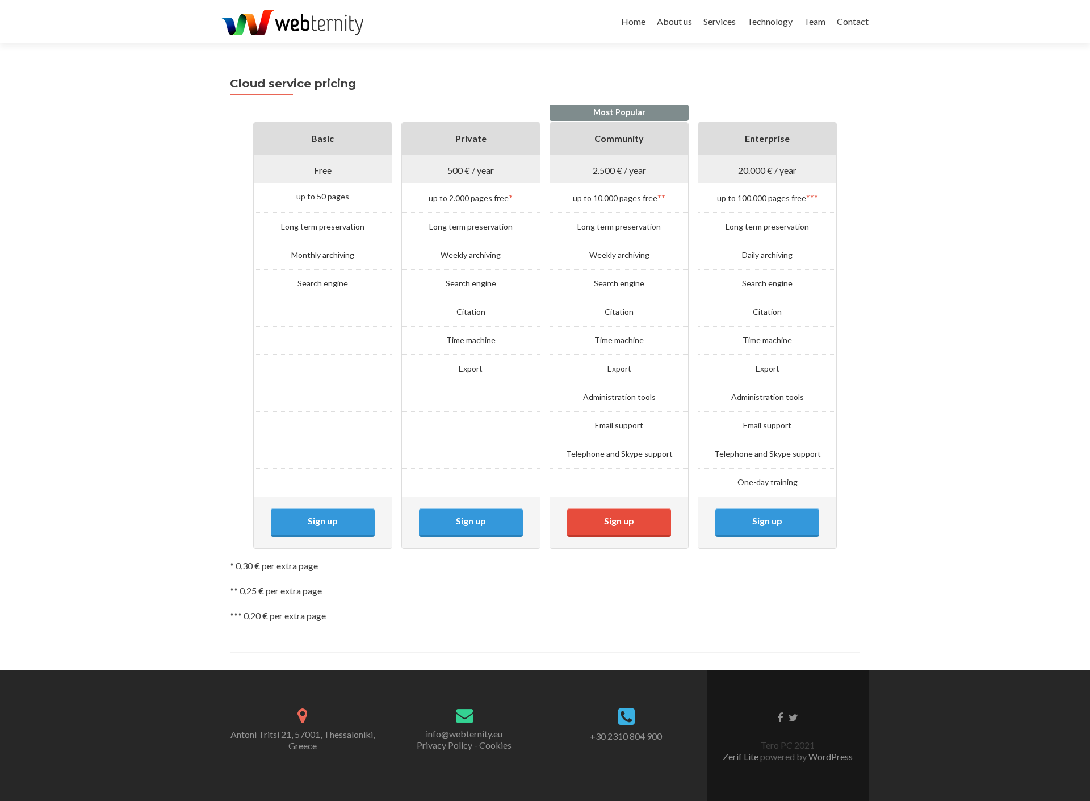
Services (719, 21)
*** (812, 197)
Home (633, 21)
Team (814, 21)
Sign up (323, 520)
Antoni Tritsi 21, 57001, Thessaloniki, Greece (302, 740)
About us (674, 21)
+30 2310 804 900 (626, 736)
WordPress (830, 756)
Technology (770, 21)
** (661, 197)
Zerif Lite (741, 756)
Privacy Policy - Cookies (464, 745)
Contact (853, 21)
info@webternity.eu (464, 733)
